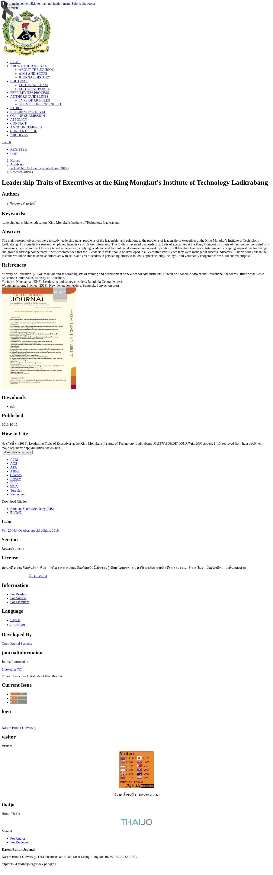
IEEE (14, 483)
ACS (13, 463)
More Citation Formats (17, 452)
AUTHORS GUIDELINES (29, 96)
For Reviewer (19, 842)
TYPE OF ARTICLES (34, 100)
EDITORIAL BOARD (34, 89)
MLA (14, 486)
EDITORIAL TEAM (33, 85)
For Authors (18, 598)
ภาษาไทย (17, 625)
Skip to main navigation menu (50, 3)
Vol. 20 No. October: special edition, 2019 (39, 168)
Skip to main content (15, 3)
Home (14, 160)
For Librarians (19, 602)
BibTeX (15, 512)
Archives (16, 164)
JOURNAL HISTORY (34, 77)
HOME (15, 62)
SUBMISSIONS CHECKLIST (40, 104)
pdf (12, 406)
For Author (17, 838)
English (15, 620)
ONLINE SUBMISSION (27, 116)
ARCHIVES (19, 135)
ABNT (15, 471)
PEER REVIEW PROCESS (29, 92)
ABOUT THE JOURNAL (28, 66)
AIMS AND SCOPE (33, 73)
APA (13, 467)
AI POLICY (18, 119)
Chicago (16, 475)
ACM (14, 459)
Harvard (15, 479)
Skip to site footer (83, 3)
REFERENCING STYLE (28, 112)
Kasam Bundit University (19, 728)
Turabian (16, 490)
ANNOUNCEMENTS (26, 127)
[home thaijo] (136, 824)
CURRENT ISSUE (23, 131)
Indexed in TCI (12, 669)
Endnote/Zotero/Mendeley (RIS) (32, 509)
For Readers (18, 594)
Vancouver (17, 494)
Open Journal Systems (17, 643)
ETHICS (16, 108)
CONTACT (18, 123)
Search (6, 142)
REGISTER (18, 149)
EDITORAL (19, 81)
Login (14, 153)
